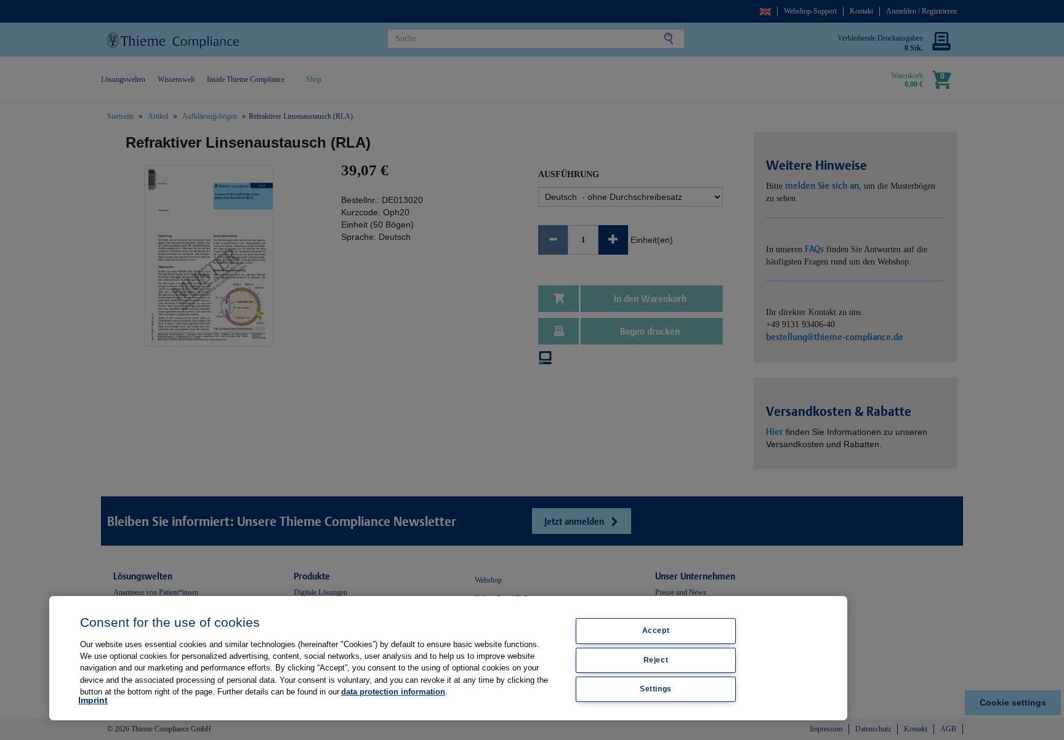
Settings (656, 689)
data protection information (393, 691)
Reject (656, 660)
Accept (656, 630)
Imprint (93, 700)
